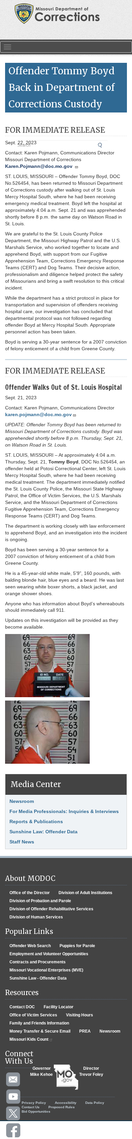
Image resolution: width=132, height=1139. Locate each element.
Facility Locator (58, 1007)
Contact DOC (22, 1007)
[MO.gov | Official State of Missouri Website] (66, 1077)
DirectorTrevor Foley (91, 1071)
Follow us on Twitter (13, 1113)
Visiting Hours (79, 1015)
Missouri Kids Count (28, 1039)
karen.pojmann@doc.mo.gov (38, 414)
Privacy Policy (34, 1103)
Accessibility (65, 1103)
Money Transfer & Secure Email (39, 1031)
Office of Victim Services (33, 1015)
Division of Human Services (36, 917)
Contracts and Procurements (37, 962)
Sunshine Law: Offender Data (43, 831)
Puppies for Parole (77, 945)
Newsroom (21, 801)
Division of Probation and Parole (40, 900)
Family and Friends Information (39, 1023)
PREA (85, 1031)
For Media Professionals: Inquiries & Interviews (64, 811)
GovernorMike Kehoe (41, 1071)
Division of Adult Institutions (85, 892)
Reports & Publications (36, 821)
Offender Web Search (30, 945)
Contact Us (31, 1107)
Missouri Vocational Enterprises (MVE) (46, 970)
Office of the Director (29, 892)
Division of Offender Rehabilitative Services (51, 909)
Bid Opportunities (36, 1111)
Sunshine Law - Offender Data (38, 978)
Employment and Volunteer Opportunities (48, 954)
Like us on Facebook (13, 1130)
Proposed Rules (61, 1107)
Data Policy (94, 1103)
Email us (13, 1079)
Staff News (21, 841)
